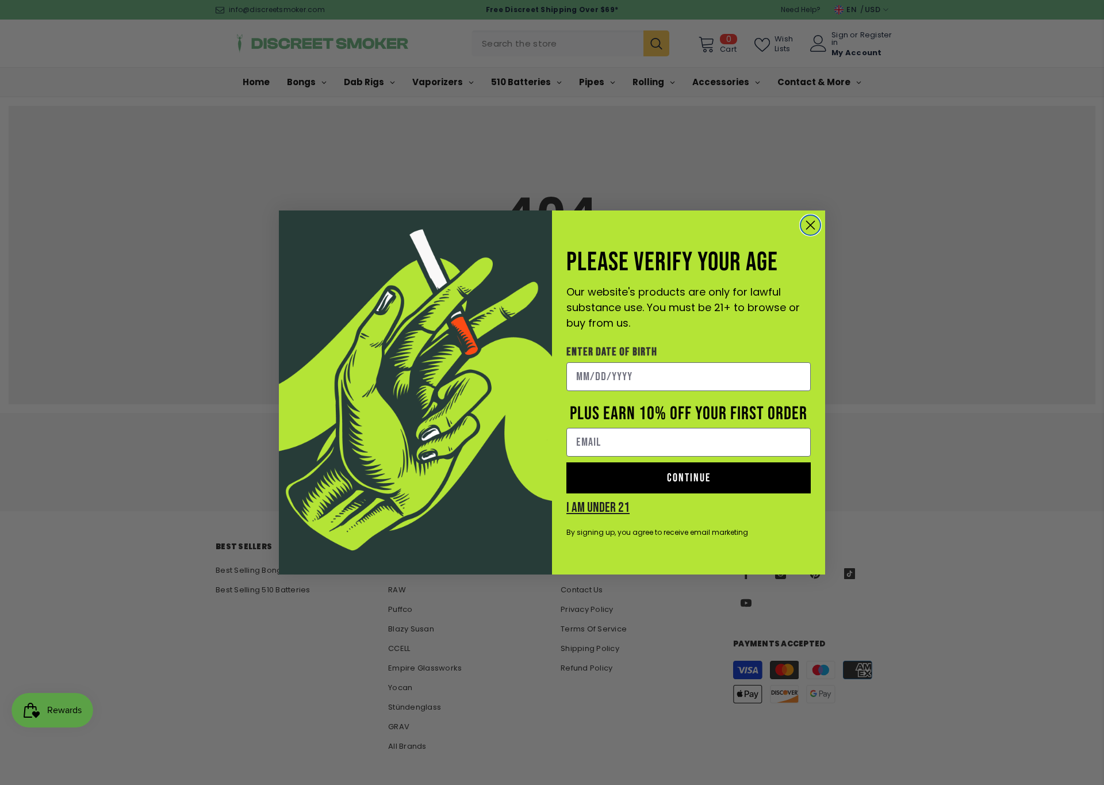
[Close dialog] (810, 225)
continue (689, 478)
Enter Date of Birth (611, 352)
